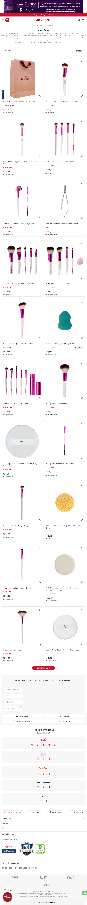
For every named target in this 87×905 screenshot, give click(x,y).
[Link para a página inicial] (35, 25)
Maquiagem (42, 25)
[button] (40, 96)
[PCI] (27, 849)
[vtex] (10, 849)
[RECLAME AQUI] (43, 849)
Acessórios (50, 25)
